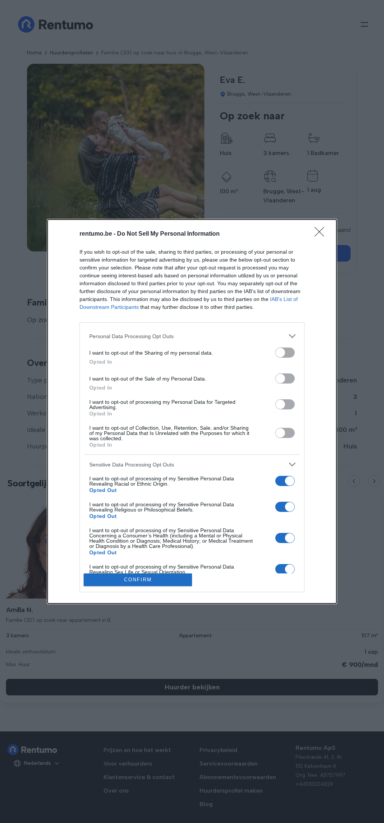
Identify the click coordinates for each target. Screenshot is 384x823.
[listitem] (192, 336)
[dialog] (192, 411)
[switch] (285, 353)
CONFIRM (138, 579)
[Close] (322, 234)
